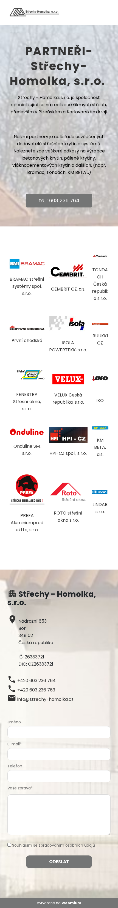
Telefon (14, 766)
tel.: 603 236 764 (59, 200)
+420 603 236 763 (36, 690)
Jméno (14, 722)
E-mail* (14, 744)
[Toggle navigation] (107, 12)
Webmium (71, 903)
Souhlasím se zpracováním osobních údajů (53, 845)
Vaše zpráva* (20, 788)
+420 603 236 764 (36, 680)
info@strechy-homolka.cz (45, 699)
